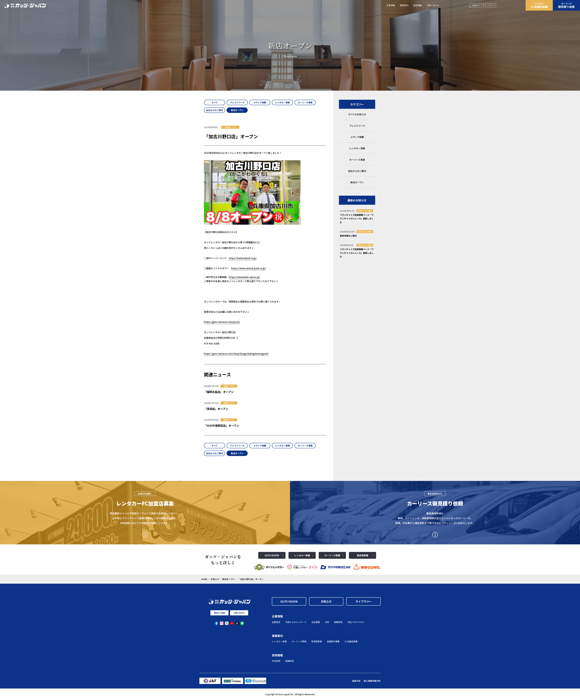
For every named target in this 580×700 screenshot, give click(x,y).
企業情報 (390, 5)
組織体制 (338, 622)
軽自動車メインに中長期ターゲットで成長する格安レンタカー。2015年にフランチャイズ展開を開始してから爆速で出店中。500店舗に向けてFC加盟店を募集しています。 (145, 518)
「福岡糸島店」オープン (219, 392)
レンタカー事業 (302, 555)
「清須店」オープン (216, 409)
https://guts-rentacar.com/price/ (222, 321)
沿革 (327, 622)
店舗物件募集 (333, 641)
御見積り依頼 (566, 5)
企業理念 (276, 622)
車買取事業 (362, 555)
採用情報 (417, 5)
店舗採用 (289, 660)
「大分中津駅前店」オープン (221, 425)
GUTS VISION (272, 555)
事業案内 (404, 5)
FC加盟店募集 (539, 5)
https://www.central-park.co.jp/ (248, 268)
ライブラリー (489, 5)
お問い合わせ (433, 5)
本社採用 (276, 660)
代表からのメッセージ (295, 622)
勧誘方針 (356, 681)
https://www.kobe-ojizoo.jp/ (244, 277)
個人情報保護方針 (372, 681)
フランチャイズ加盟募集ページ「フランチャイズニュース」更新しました (357, 218)
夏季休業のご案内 (348, 235)
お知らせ (475, 5)
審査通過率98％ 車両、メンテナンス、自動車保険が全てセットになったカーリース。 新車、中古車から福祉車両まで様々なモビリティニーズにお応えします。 (435, 518)
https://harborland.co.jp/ (243, 258)
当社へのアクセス (356, 622)
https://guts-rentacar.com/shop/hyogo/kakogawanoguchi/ (236, 353)
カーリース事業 (332, 555)
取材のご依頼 (219, 612)
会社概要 (315, 622)
